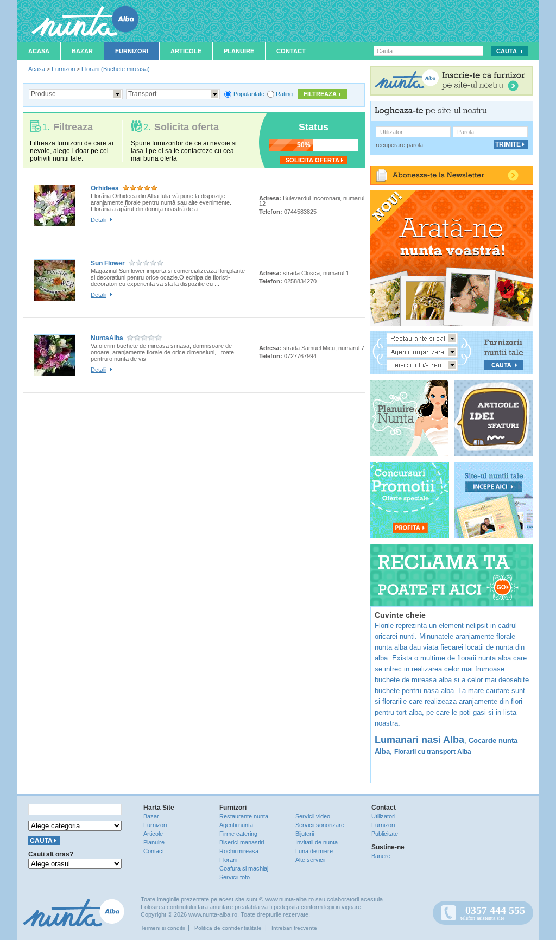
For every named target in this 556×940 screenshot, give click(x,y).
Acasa (38, 51)
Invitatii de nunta (316, 842)
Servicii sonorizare (319, 825)
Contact (291, 51)
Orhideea (105, 188)
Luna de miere (314, 851)
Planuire (239, 51)
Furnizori (131, 51)
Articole (185, 51)
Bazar (82, 51)
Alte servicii (310, 859)
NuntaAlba (107, 338)
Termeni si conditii (163, 928)
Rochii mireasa (238, 851)
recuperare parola (399, 145)
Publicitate (384, 833)
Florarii (228, 859)
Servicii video (312, 816)
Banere (380, 856)
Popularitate (248, 94)
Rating (284, 94)
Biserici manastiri (241, 842)
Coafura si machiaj (243, 868)
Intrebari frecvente (294, 928)
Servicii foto (234, 877)
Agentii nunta (236, 825)
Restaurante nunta (243, 816)
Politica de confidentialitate (228, 928)
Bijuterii (304, 833)
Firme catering (238, 833)
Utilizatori (383, 816)
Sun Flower (108, 263)
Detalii (98, 220)
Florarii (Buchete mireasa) (115, 69)
